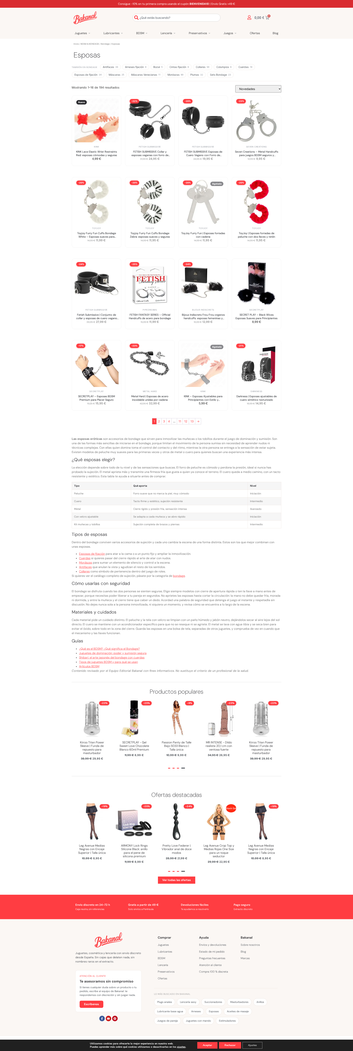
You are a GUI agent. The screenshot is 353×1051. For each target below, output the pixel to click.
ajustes (181, 1047)
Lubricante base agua (170, 1011)
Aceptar (207, 1045)
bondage (179, 576)
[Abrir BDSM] (146, 33)
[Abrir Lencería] (174, 33)
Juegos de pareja (167, 1020)
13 (192, 421)
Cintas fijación (179, 66)
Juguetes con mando (198, 1020)
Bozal (158, 66)
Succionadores (213, 1002)
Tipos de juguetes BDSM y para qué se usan (108, 662)
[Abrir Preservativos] (209, 33)
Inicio (76, 44)
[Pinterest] (115, 1018)
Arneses (196, 1011)
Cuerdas (245, 66)
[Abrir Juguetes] (89, 33)
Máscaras (116, 74)
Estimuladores (227, 1020)
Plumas (196, 74)
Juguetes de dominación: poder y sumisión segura (113, 653)
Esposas (214, 1011)
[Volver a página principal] (85, 17)
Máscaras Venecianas (146, 74)
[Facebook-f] (102, 1018)
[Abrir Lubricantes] (121, 33)
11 (180, 421)
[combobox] (176, 17)
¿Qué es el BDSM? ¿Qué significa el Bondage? (109, 649)
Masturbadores (239, 1002)
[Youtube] (108, 1018)
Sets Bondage (220, 74)
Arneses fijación (135, 66)
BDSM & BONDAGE (90, 44)
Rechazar (230, 1045)
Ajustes (252, 1045)
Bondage (105, 44)
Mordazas (175, 74)
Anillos (260, 1002)
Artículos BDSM (89, 666)
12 (185, 421)
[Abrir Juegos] (235, 33)
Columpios (223, 66)
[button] (169, 768)
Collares (202, 66)
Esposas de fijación (88, 74)
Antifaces (110, 66)
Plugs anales (164, 1002)
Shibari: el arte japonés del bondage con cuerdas (112, 657)
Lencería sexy (188, 1002)
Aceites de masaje (238, 1011)
